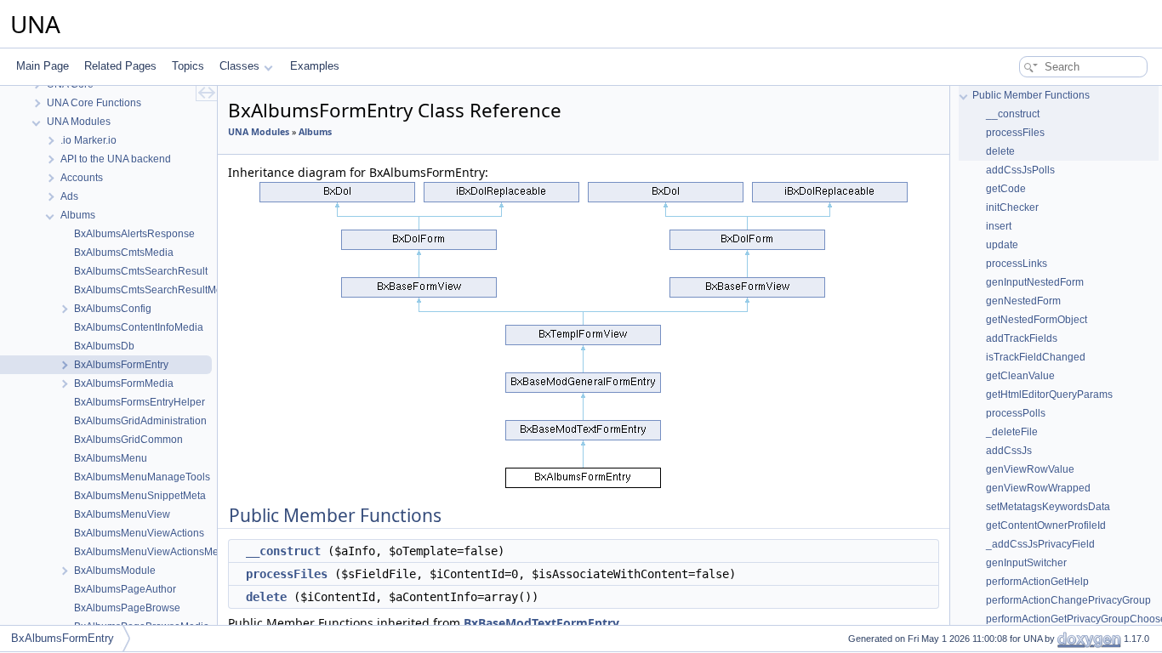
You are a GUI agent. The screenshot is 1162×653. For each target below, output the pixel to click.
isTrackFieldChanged (1035, 357)
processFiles (287, 574)
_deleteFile (1012, 432)
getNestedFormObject (1036, 320)
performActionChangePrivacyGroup (1068, 600)
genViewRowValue (1030, 469)
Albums (315, 132)
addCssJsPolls (1020, 170)
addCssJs (1009, 451)
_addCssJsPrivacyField (1040, 544)
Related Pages (120, 66)
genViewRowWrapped (1038, 488)
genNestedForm (1023, 301)
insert (998, 226)
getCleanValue (1020, 376)
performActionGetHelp (1037, 582)
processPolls (1015, 413)
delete (266, 597)
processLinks (1016, 264)
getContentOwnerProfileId (1046, 525)
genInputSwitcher (1026, 563)
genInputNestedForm (1035, 282)
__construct (283, 551)
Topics (188, 66)
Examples (314, 66)
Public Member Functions (1031, 95)
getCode (1006, 189)
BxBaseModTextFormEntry (541, 623)
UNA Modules (258, 132)
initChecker (1012, 207)
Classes (239, 66)
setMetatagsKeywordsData (1048, 507)
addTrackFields (1021, 338)
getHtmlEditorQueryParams (1049, 394)
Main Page (42, 66)
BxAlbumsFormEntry (62, 638)
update (1002, 245)
